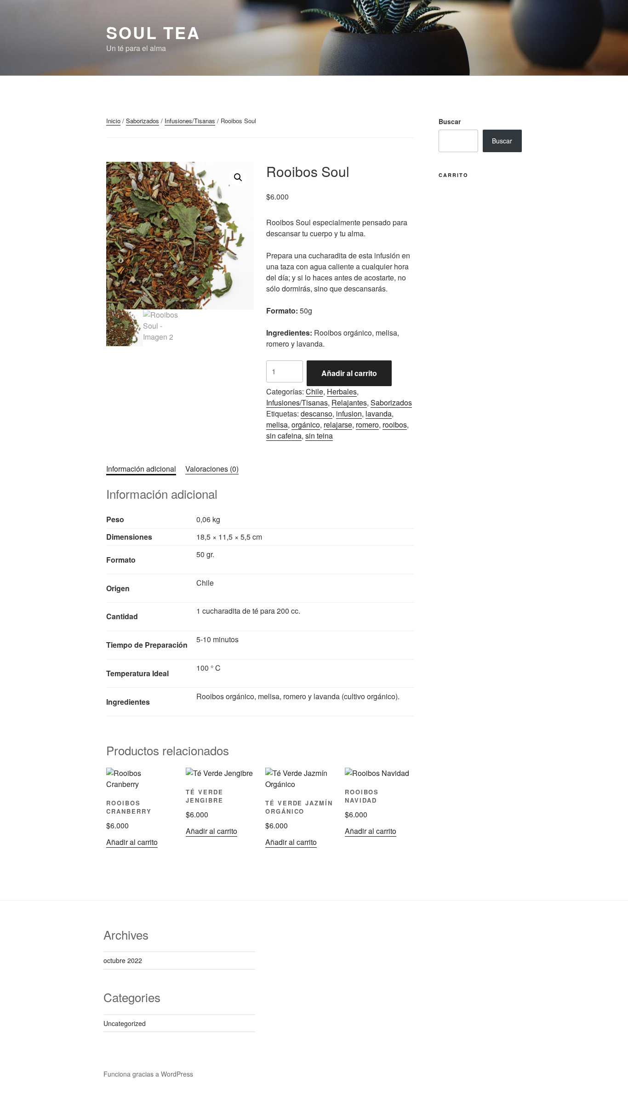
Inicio (113, 120)
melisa (277, 424)
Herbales (342, 391)
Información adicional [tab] (141, 468)
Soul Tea (153, 32)
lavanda (378, 413)
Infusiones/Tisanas (190, 120)
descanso (316, 413)
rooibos (395, 424)
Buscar (450, 121)
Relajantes (349, 402)
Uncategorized (124, 1023)
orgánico (305, 424)
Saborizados (142, 120)
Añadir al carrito (349, 373)
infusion (349, 413)
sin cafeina (284, 435)
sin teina (319, 435)
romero (367, 424)
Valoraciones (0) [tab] (212, 468)
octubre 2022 (122, 960)
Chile (314, 391)
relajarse (338, 424)
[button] (238, 177)
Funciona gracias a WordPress (148, 1073)
